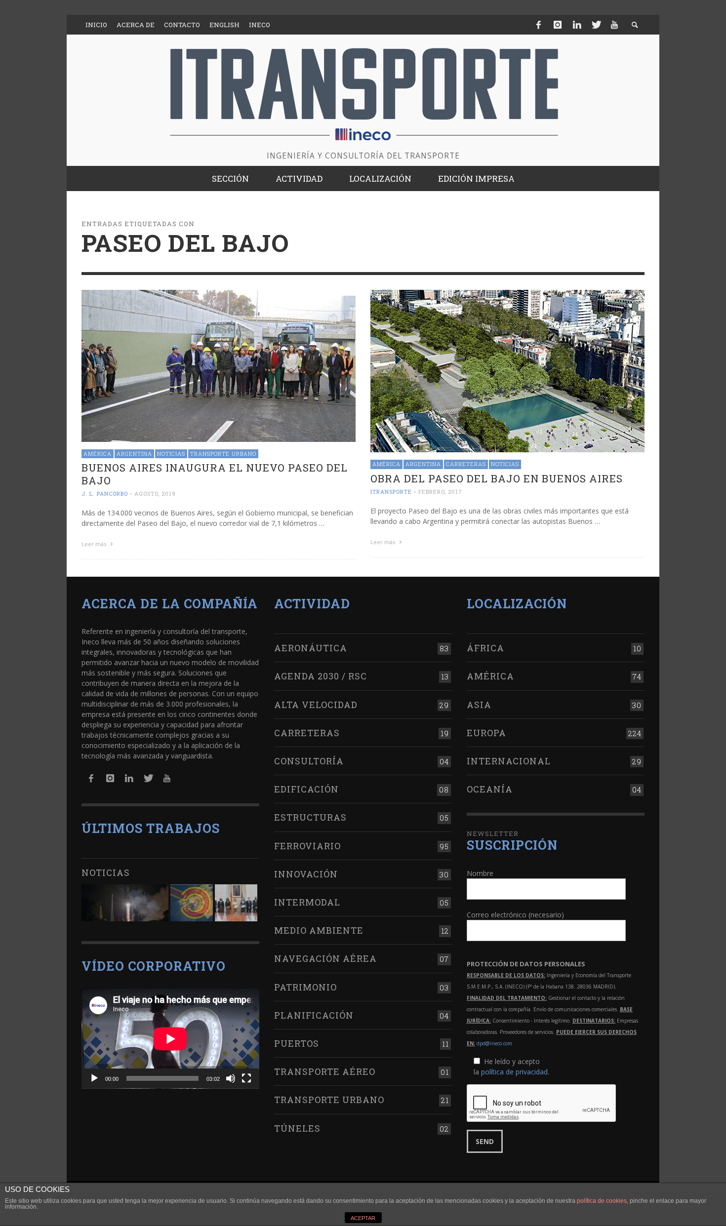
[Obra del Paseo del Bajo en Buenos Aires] (507, 370)
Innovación (306, 874)
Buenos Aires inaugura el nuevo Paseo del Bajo (214, 474)
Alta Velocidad (316, 705)
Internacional (509, 761)
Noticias (171, 453)
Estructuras (310, 817)
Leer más (94, 544)
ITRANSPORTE (391, 491)
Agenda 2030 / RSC (320, 676)
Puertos (296, 1043)
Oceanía (490, 789)
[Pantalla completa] (246, 1078)
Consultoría (309, 761)
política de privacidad (514, 1071)
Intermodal (307, 902)
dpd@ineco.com (494, 1043)
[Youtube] (614, 25)
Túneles (297, 1128)
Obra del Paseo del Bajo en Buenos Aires (496, 478)
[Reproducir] (94, 1078)
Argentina (134, 453)
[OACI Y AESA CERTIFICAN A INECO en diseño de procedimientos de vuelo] (191, 902)
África (485, 648)
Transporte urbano (223, 453)
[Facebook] (538, 25)
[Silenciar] (231, 1078)
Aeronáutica (310, 648)
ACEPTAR (363, 1218)
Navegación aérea (325, 958)
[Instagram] (557, 25)
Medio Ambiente (318, 930)
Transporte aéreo (324, 1071)
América (97, 453)
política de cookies (602, 1200)
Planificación (314, 1015)
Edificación (306, 789)
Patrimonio (305, 987)
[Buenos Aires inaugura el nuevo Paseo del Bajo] (218, 365)
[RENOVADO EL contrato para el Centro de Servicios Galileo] (124, 902)
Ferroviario (307, 846)
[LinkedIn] (576, 25)
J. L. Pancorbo (104, 493)
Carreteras (466, 464)
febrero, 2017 (440, 491)
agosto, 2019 (155, 493)
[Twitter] (595, 25)
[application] (170, 1039)
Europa (486, 733)
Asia (479, 705)
